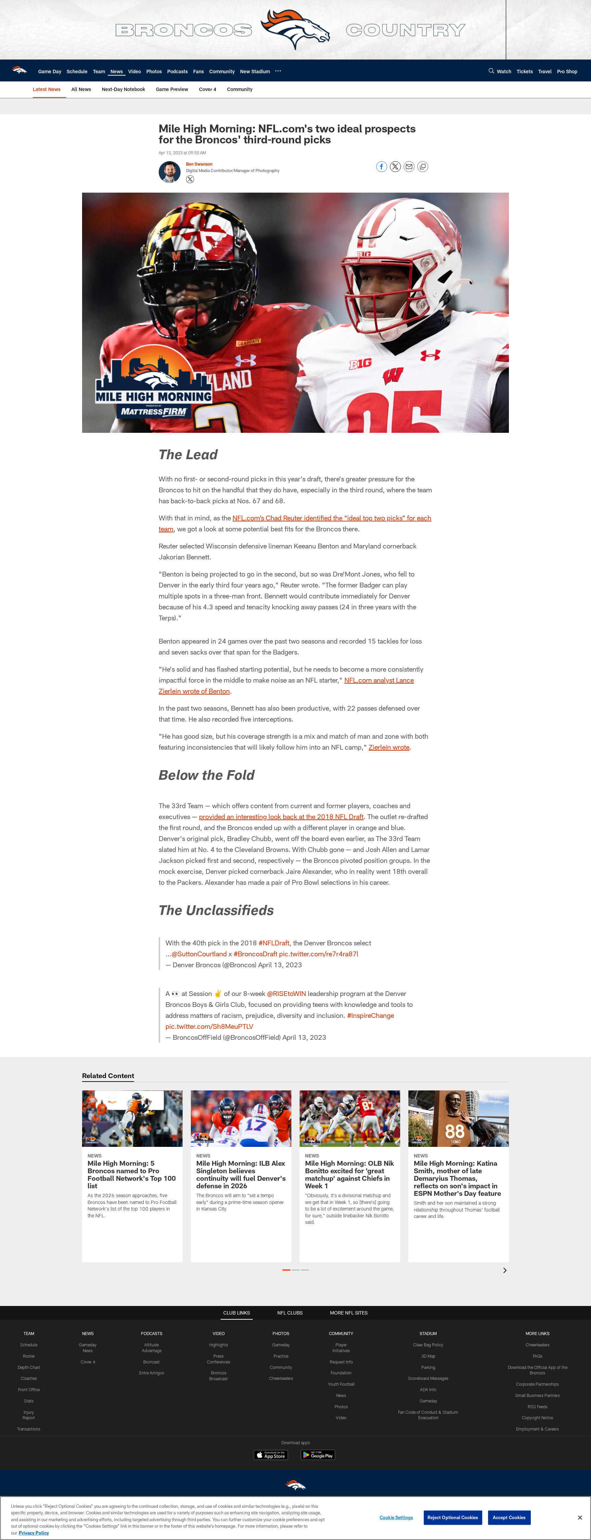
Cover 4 (88, 1361)
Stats (29, 1400)
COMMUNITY (341, 1333)
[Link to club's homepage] (19, 70)
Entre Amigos (151, 1372)
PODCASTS (151, 1333)
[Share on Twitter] (395, 170)
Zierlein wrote (389, 747)
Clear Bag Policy (428, 1344)
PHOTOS (281, 1333)
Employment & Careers (537, 1428)
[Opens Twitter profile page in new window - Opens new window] (190, 179)
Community (281, 1367)
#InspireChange (370, 1015)
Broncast (151, 1361)
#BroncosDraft (255, 953)
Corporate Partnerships (537, 1384)
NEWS (88, 1333)
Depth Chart (29, 1367)
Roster (29, 1356)
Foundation (341, 1372)
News (341, 1395)
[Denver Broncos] (295, 1487)
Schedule (28, 1344)
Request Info (341, 1361)
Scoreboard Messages (428, 1378)
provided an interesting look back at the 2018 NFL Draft (281, 816)
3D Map (428, 1356)
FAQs (537, 1356)
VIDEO (219, 1333)
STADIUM (428, 1333)
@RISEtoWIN (286, 993)
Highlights (218, 1344)
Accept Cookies (509, 1517)
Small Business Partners (537, 1395)
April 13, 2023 (280, 964)
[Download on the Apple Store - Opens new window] (271, 1456)
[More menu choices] (278, 71)
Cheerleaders (281, 1378)
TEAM (29, 1333)
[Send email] (409, 170)
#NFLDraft (274, 943)
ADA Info (428, 1389)
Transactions (28, 1428)
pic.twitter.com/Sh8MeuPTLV (209, 1026)
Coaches (29, 1378)
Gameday (281, 1344)
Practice (281, 1356)
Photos (341, 1406)
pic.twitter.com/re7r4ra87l (318, 953)
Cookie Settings (396, 1517)
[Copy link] (422, 167)
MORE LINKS (538, 1333)
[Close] (580, 1517)
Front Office (29, 1389)
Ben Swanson (199, 163)
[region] (295, 1518)
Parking (428, 1367)
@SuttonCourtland (199, 953)
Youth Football (341, 1384)
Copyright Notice (537, 1417)
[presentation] (506, 1271)
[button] (286, 1270)
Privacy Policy (34, 1533)
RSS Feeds (538, 1406)
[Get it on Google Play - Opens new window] (318, 1458)
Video (341, 1417)
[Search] (491, 70)
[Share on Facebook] (381, 170)
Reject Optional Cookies (453, 1517)
